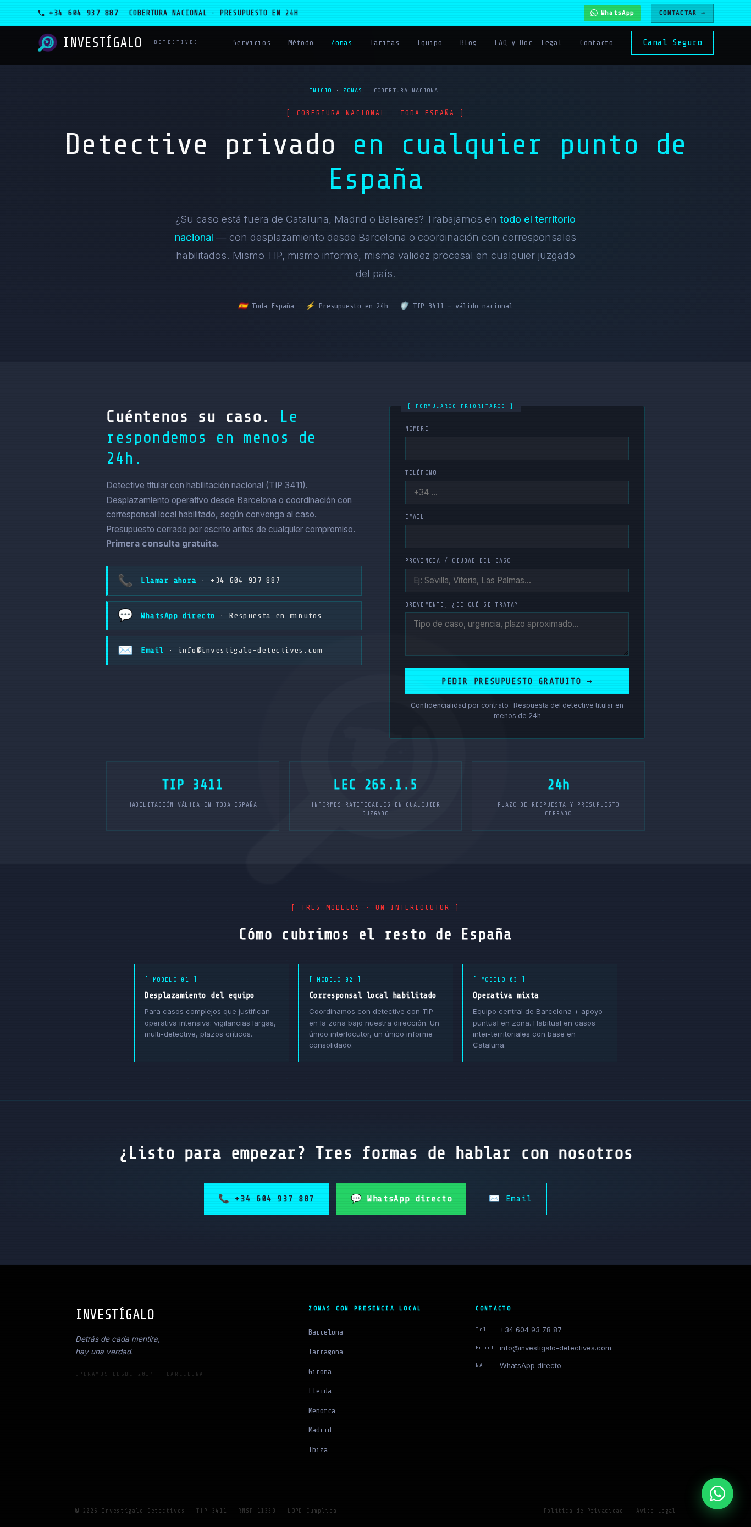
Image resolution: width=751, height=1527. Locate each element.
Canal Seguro (672, 42)
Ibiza (318, 1450)
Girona (320, 1372)
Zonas (341, 42)
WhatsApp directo (530, 1365)
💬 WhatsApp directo (401, 1199)
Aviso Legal (656, 1510)
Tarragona (325, 1352)
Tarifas (385, 42)
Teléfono (421, 472)
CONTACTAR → (682, 12)
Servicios (251, 42)
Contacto (596, 42)
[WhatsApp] (717, 1493)
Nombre (417, 428)
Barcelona (325, 1332)
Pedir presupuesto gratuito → (517, 681)
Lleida (320, 1391)
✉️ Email (510, 1199)
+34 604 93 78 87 (531, 1330)
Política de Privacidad (583, 1510)
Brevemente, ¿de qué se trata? (461, 604)
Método (300, 42)
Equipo (430, 42)
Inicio (320, 90)
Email (415, 516)
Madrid (320, 1430)
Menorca (321, 1411)
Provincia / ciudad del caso (458, 560)
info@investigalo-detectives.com (555, 1348)
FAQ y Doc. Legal (528, 42)
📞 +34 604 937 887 (266, 1199)
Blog (468, 42)
